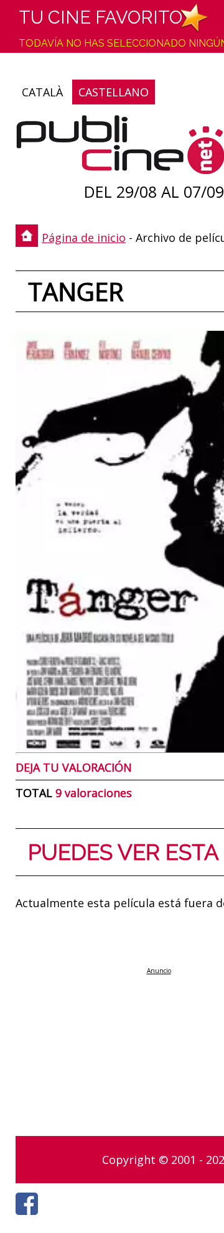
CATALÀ (42, 92)
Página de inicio (84, 237)
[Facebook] (30, 1218)
